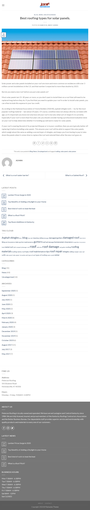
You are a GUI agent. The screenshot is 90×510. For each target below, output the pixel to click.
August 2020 (7, 295)
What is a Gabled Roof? (74, 175)
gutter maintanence (26, 242)
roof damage (50, 246)
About (40, 503)
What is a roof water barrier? (17, 175)
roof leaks (25, 252)
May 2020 (6, 309)
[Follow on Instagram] (8, 428)
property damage (22, 247)
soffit (4, 255)
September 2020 (8, 291)
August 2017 (7, 345)
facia (81, 238)
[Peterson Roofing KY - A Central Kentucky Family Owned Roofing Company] (45, 5)
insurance (82, 242)
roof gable (62, 247)
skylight (76, 252)
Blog (36, 14)
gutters (38, 241)
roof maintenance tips (39, 251)
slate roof (81, 252)
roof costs (39, 247)
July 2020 (5, 300)
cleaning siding (38, 238)
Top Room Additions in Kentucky (21, 222)
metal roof (9, 247)
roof (33, 246)
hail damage (49, 242)
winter (57, 255)
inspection (76, 242)
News (41, 14)
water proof (50, 255)
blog (24, 237)
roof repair (56, 251)
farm (84, 238)
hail (44, 242)
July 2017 (5, 349)
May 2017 (6, 354)
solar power (72, 151)
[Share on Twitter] (43, 143)
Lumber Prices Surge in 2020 (19, 195)
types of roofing (41, 255)
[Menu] (3, 5)
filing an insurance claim (10, 242)
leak (3, 247)
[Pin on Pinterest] (51, 143)
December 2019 (8, 331)
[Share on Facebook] (39, 143)
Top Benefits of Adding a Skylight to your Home (27, 202)
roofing (57, 151)
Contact (48, 503)
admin (55, 25)
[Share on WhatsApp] (34, 143)
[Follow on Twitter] (12, 428)
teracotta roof (24, 255)
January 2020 (7, 327)
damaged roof (71, 237)
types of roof (31, 255)
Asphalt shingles (10, 237)
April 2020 (6, 313)
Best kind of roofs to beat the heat (21, 208)
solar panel (64, 151)
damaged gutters (56, 238)
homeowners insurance (63, 242)
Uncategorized (50, 14)
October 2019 (7, 340)
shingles (66, 251)
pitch (14, 247)
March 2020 (7, 318)
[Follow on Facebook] (4, 428)
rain (28, 247)
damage (46, 238)
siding (71, 252)
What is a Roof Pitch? (16, 215)
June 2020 (6, 304)
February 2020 (8, 322)
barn (20, 238)
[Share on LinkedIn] (56, 143)
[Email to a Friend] (47, 143)
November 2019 (8, 336)
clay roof (30, 238)
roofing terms (17, 252)
